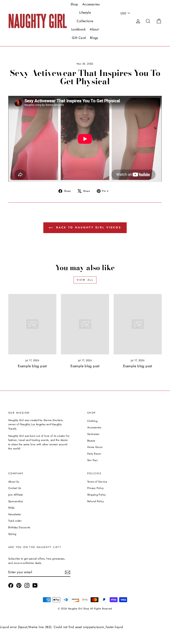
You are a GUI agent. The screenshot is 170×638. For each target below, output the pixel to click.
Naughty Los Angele (32, 424)
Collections (85, 21)
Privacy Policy (95, 488)
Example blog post (32, 366)
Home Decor (95, 447)
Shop (74, 4)
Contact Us (14, 488)
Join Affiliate (15, 495)
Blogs (94, 37)
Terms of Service (97, 482)
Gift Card (79, 37)
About (94, 29)
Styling (12, 534)
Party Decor (94, 454)
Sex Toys (92, 460)
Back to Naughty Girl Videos (88, 227)
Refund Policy (95, 501)
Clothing (92, 421)
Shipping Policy (96, 495)
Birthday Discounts (19, 527)
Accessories (91, 4)
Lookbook (78, 29)
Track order (15, 521)
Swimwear (93, 434)
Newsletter (14, 514)
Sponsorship (15, 501)
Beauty (91, 441)
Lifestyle (85, 12)
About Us (13, 482)
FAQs (11, 508)
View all (85, 280)
